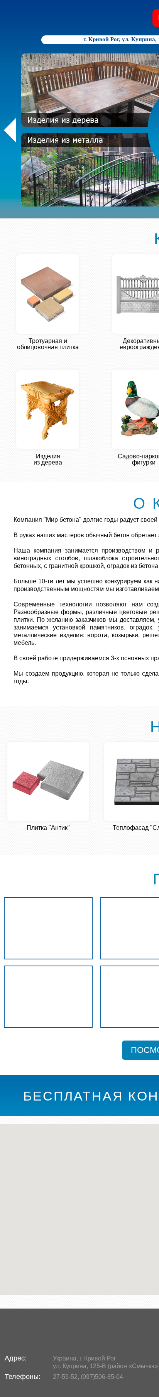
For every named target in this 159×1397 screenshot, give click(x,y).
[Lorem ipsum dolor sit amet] (48, 928)
